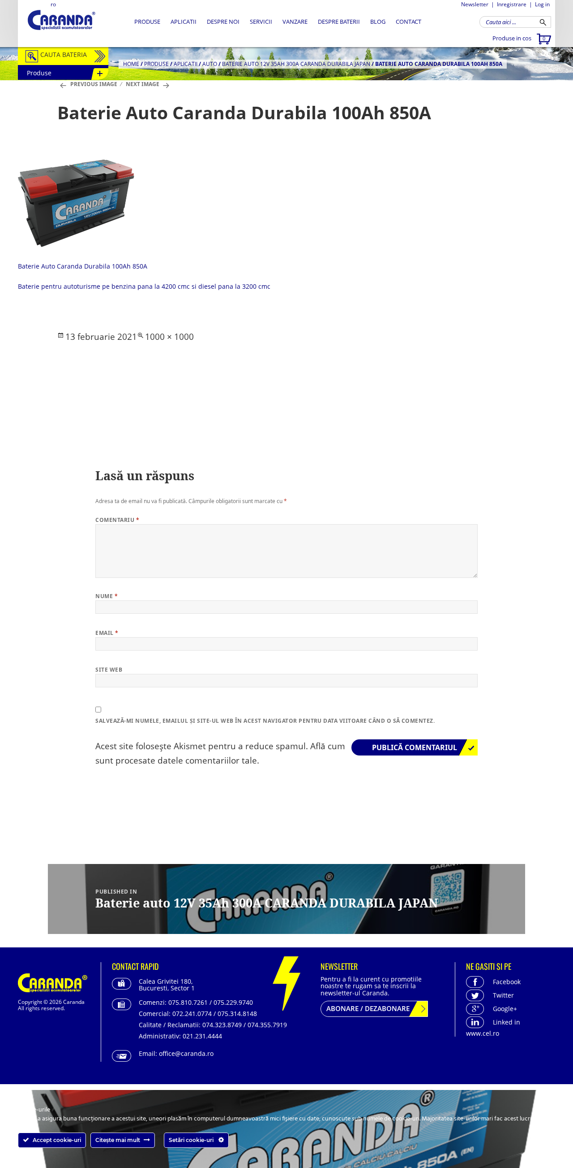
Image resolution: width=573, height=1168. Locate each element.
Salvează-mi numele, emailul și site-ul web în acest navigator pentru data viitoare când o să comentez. (265, 721)
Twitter (503, 995)
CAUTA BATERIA (63, 54)
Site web (108, 669)
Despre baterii (339, 21)
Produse (147, 21)
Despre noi (223, 21)
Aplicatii (184, 21)
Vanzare (295, 21)
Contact (408, 21)
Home (131, 64)
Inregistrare (511, 4)
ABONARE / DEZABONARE (368, 1008)
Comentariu (117, 520)
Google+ (505, 1008)
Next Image (142, 84)
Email (106, 633)
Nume (106, 596)
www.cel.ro (482, 1033)
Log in (542, 4)
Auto (209, 64)
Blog (377, 21)
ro (53, 4)
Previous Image (93, 84)
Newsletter (474, 4)
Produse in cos (518, 38)
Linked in (506, 1022)
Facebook (507, 981)
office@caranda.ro (186, 1053)
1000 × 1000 (169, 337)
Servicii (261, 21)
